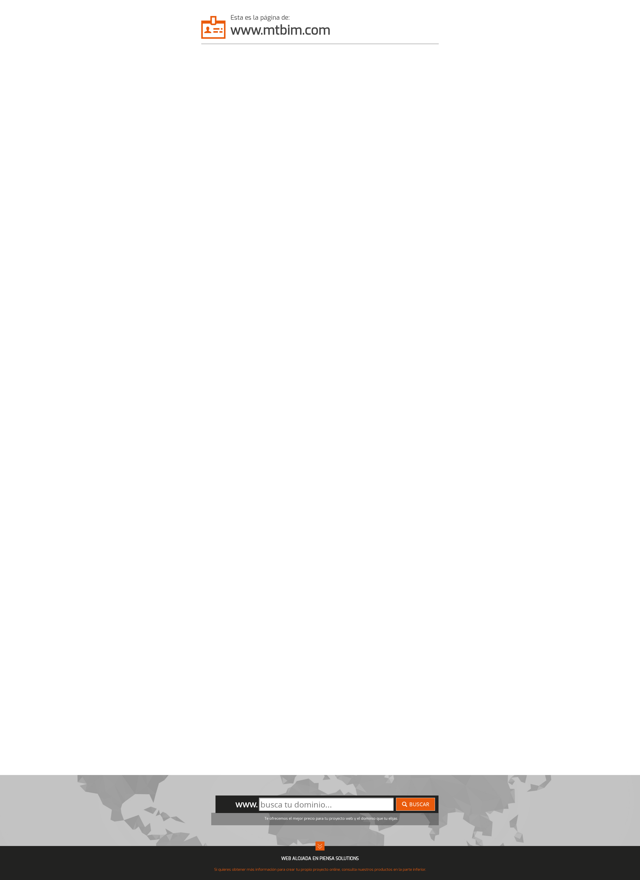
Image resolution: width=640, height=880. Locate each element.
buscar (419, 804)
